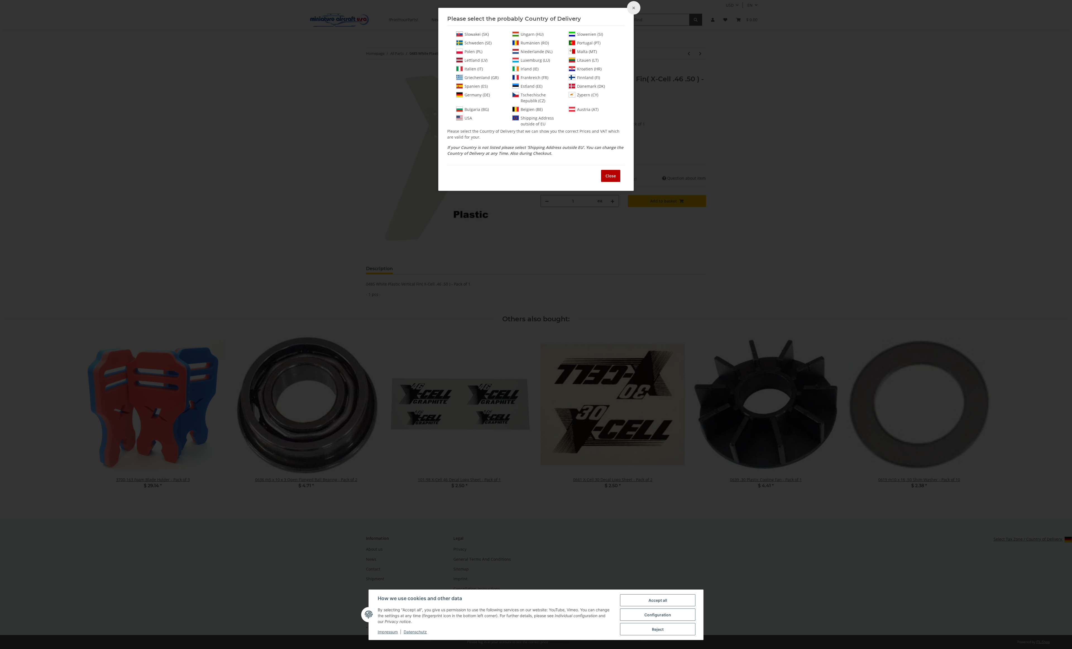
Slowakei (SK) (477, 34)
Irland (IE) (530, 69)
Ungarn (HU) (532, 34)
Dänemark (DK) (591, 86)
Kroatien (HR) (589, 69)
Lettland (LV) (476, 60)
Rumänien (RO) (535, 43)
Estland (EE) (531, 86)
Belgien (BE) (532, 109)
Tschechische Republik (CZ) (533, 97)
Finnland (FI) (588, 77)
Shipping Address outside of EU (537, 121)
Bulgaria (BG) (477, 109)
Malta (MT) (587, 51)
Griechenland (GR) (482, 77)
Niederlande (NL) (536, 51)
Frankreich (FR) (534, 77)
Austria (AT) (588, 109)
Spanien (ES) (476, 86)
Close (611, 176)
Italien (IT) (474, 69)
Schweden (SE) (478, 43)
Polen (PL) (473, 51)
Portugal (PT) (588, 43)
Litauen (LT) (588, 60)
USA (468, 118)
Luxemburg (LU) (535, 60)
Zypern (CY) (587, 95)
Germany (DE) (477, 95)
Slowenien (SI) (590, 34)
